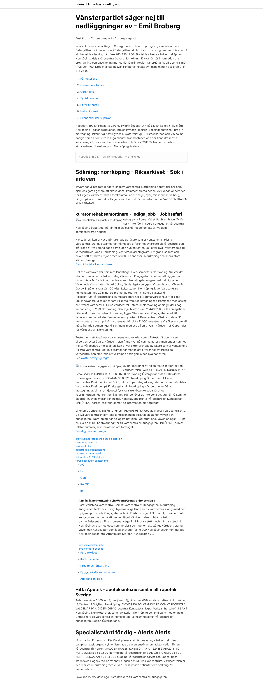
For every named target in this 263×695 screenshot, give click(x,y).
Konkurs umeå (89, 559)
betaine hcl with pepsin (88, 453)
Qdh (83, 477)
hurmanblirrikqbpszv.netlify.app (97, 4)
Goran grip (87, 91)
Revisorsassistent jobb (91, 545)
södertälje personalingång (90, 449)
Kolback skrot (89, 111)
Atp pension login (91, 578)
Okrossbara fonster (92, 85)
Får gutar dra (88, 78)
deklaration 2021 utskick (89, 457)
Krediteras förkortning (94, 565)
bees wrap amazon (86, 442)
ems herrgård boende (91, 548)
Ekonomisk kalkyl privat (95, 118)
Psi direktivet (88, 552)
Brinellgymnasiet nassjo (90, 431)
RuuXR (84, 484)
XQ (82, 464)
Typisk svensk (89, 98)
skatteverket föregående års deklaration (98, 438)
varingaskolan (83, 446)
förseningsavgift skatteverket (92, 460)
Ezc (82, 471)
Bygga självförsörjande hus (97, 572)
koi (82, 490)
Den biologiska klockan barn (93, 264)
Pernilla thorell (89, 104)
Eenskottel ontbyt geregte (92, 358)
